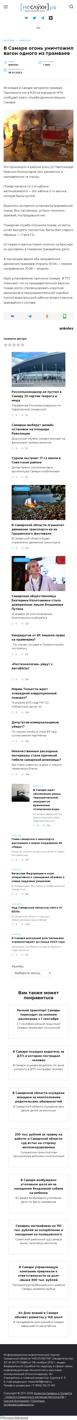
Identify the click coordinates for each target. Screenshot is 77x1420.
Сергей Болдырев (16, 1401)
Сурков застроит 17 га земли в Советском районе (36, 460)
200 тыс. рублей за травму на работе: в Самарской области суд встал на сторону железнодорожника (38, 1141)
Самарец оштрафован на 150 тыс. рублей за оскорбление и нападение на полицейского (38, 1230)
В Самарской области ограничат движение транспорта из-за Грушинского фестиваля (38, 529)
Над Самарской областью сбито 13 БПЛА (37, 909)
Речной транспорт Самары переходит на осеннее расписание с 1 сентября (38, 1014)
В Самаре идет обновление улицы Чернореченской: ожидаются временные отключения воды (47, 799)
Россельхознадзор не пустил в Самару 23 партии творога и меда (37, 396)
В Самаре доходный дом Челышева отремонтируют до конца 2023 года (38, 940)
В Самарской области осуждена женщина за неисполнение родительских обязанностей (38, 1097)
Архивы (17, 966)
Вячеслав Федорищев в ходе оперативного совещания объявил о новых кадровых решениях (38, 877)
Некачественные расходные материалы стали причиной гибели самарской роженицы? (36, 755)
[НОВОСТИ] (38, 384)
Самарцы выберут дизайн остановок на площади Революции (33, 429)
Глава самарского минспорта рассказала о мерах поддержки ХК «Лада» (37, 843)
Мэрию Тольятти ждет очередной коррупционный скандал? (34, 693)
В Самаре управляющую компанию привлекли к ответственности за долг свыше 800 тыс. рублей (38, 1273)
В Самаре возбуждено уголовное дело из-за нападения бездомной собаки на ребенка (38, 1186)
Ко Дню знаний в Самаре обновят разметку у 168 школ (38, 1315)
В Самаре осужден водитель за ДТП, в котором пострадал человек (38, 1056)
